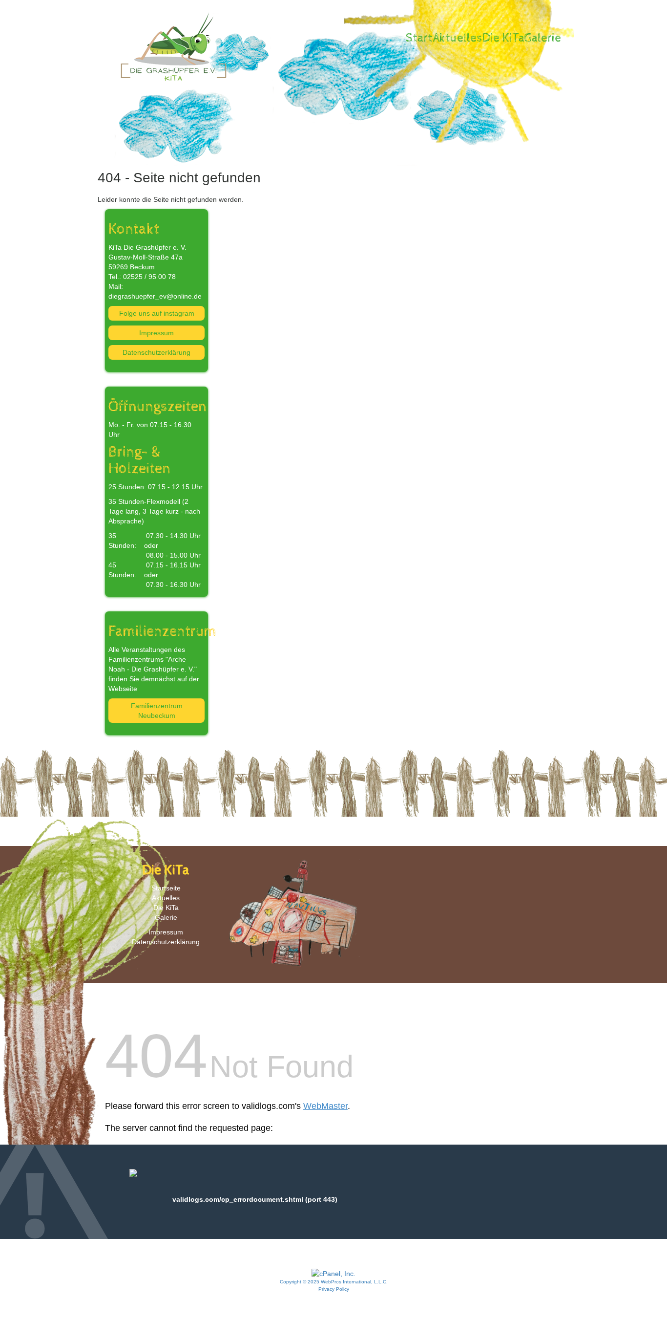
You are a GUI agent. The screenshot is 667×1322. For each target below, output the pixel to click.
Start (419, 38)
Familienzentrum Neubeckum (157, 710)
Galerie (542, 38)
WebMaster (325, 1106)
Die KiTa (503, 38)
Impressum (156, 333)
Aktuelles (457, 38)
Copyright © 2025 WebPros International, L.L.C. (334, 1281)
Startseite (166, 888)
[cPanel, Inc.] (333, 1273)
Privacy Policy (333, 1289)
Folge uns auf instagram (156, 313)
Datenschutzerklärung (156, 352)
